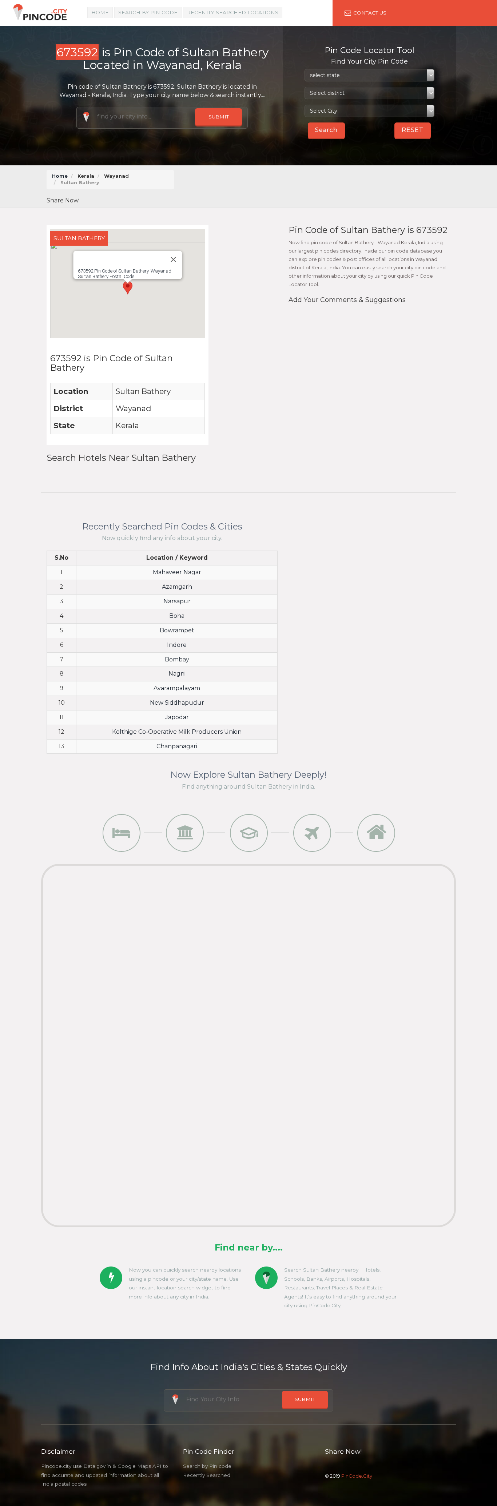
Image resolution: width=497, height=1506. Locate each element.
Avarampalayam (177, 688)
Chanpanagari (176, 746)
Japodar (177, 717)
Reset (413, 129)
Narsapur (177, 601)
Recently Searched (206, 1475)
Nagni (177, 673)
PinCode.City (356, 1476)
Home (100, 12)
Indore (177, 644)
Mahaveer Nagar (177, 572)
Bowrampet (177, 630)
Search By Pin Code (148, 12)
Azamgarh (177, 586)
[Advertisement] (317, 186)
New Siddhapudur (177, 702)
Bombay (177, 659)
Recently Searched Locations (232, 12)
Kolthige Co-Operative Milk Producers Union (177, 731)
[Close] (173, 259)
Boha (176, 615)
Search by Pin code (207, 1466)
